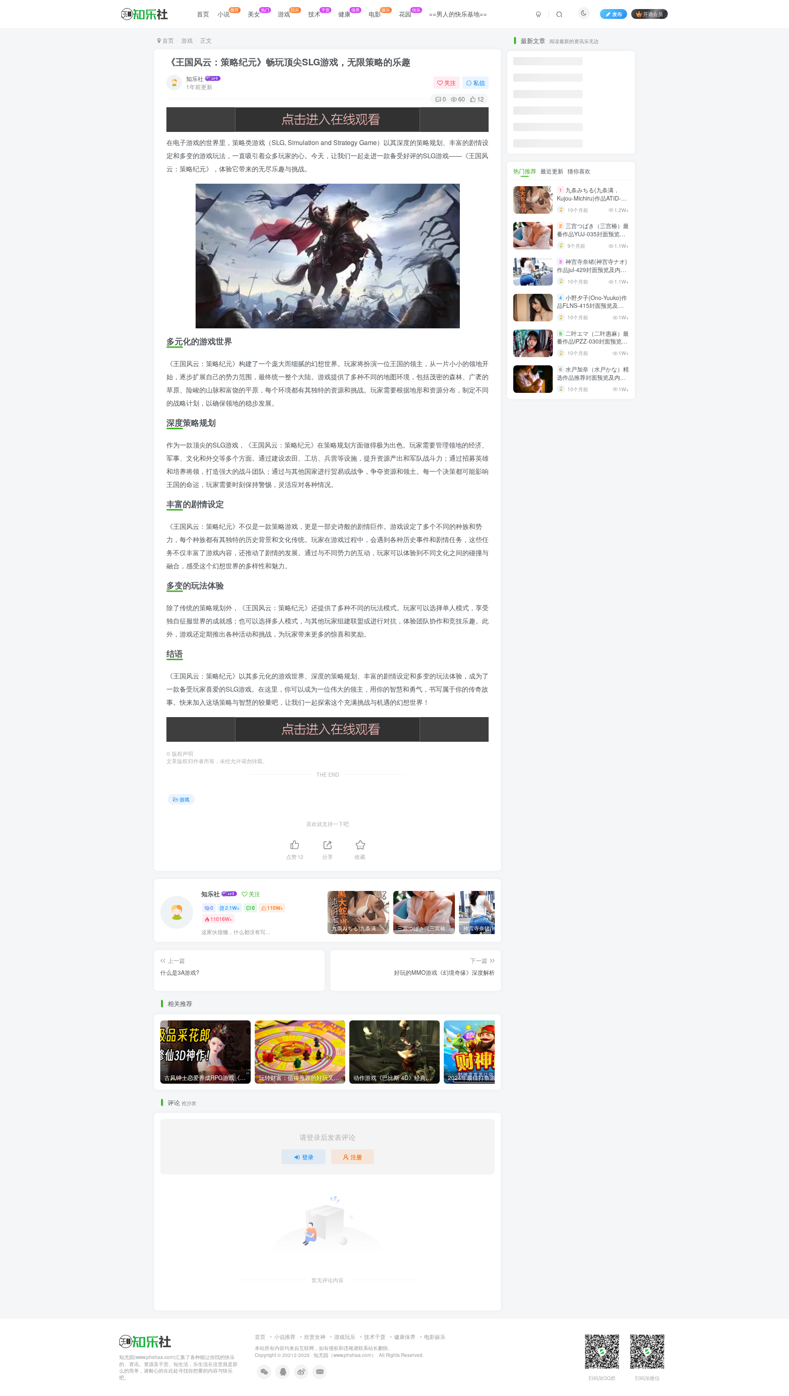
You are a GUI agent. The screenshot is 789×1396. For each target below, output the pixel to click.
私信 (479, 82)
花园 (409, 12)
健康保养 (404, 1337)
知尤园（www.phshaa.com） (345, 1355)
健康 (349, 12)
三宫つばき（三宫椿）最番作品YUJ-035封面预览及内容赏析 (593, 234)
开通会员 (653, 13)
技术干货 (374, 1337)
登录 (308, 1157)
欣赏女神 (314, 1337)
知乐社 (194, 78)
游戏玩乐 (344, 1337)
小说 (228, 12)
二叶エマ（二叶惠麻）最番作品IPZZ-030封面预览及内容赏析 (593, 341)
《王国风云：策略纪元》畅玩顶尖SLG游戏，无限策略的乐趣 (288, 61)
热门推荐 (524, 171)
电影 (379, 12)
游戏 (288, 12)
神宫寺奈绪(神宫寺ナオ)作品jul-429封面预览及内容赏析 (592, 270)
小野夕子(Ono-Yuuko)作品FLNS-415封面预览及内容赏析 (592, 305)
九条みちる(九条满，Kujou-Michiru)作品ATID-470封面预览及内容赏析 (589, 198)
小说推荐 (284, 1337)
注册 (356, 1157)
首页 (203, 13)
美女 (258, 12)
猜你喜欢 (579, 171)
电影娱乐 (434, 1337)
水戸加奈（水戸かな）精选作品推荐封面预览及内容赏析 (593, 377)
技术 (319, 12)
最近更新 (551, 171)
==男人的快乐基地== (458, 13)
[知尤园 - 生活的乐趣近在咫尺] (145, 1340)
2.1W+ (232, 907)
